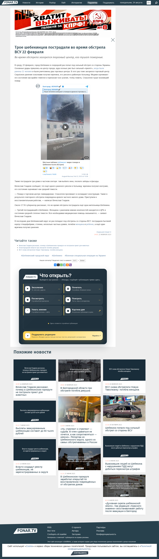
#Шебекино (57, 255)
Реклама (100, 530)
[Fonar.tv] (10, 3)
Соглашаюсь (80, 552)
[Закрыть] (113, 40)
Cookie (29, 546)
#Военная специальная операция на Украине (85, 255)
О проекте (76, 527)
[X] (58, 265)
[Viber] (70, 265)
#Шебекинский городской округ (35, 255)
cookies (67, 541)
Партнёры (100, 527)
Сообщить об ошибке (57, 534)
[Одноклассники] (67, 265)
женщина (80, 224)
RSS (49, 527)
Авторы (75, 530)
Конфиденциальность (106, 534)
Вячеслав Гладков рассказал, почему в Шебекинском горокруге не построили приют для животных (54, 246)
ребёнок (90, 224)
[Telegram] (64, 265)
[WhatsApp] (61, 265)
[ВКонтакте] (55, 265)
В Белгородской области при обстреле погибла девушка (39, 248)
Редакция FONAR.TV (104, 232)
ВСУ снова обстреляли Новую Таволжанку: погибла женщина (41, 250)
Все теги (51, 530)
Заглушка (76, 534)
